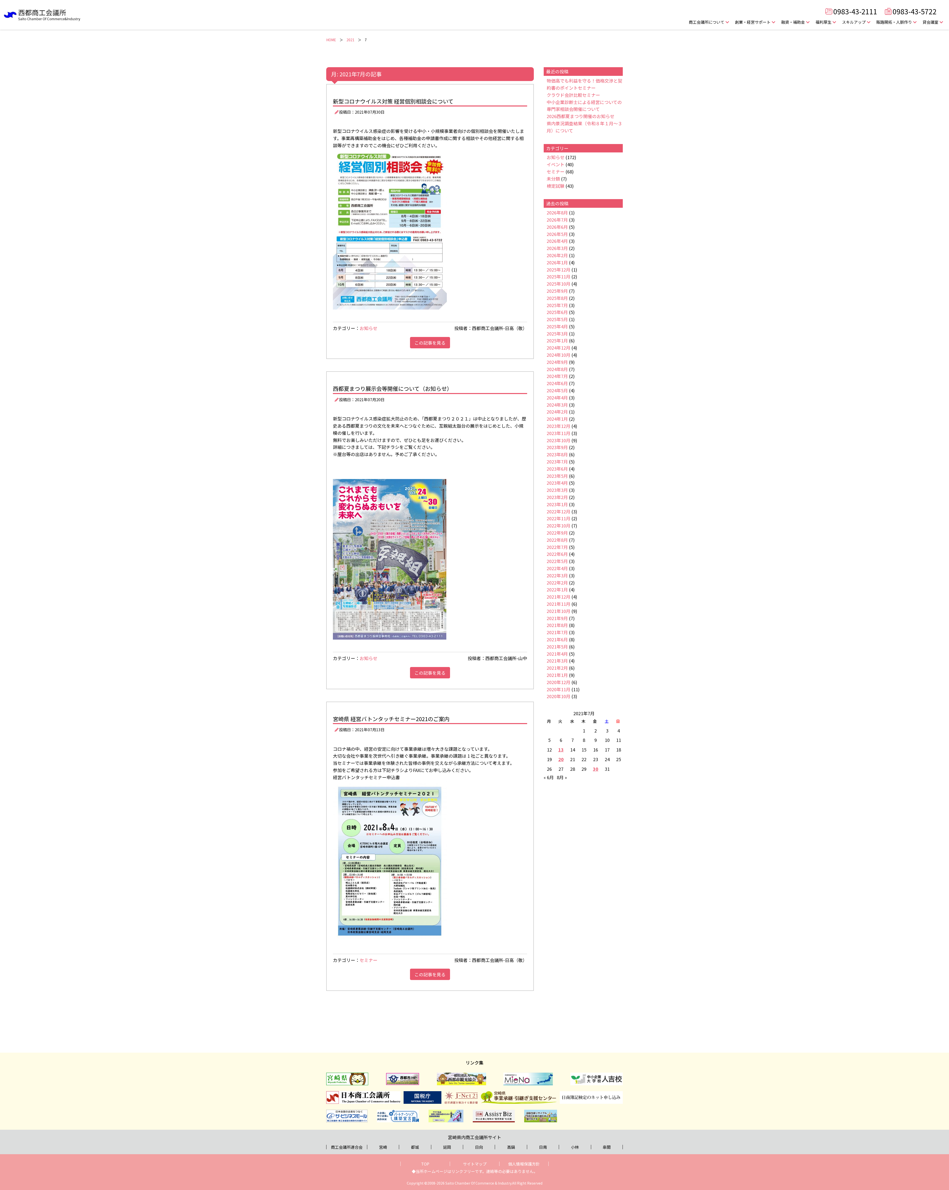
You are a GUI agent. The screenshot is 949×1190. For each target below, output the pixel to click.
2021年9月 (557, 618)
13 (561, 749)
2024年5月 (557, 390)
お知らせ (368, 328)
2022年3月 (557, 575)
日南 (543, 1147)
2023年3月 (557, 490)
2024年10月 (558, 355)
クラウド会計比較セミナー (573, 95)
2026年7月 (557, 219)
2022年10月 (558, 525)
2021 (350, 39)
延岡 (447, 1147)
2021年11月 (558, 604)
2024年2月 (557, 411)
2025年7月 (557, 305)
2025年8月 (557, 298)
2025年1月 (557, 340)
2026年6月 (557, 227)
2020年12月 (558, 682)
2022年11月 (558, 518)
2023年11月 (558, 433)
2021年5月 (557, 646)
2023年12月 (558, 426)
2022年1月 (557, 589)
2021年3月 (557, 660)
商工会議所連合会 (347, 1147)
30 (595, 769)
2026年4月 (557, 241)
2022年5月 (557, 561)
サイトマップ (475, 1164)
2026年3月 (557, 248)
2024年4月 (557, 397)
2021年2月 (557, 668)
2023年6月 (557, 468)
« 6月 (549, 777)
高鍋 (511, 1147)
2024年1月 (557, 419)
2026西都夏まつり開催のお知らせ (580, 116)
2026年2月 (557, 255)
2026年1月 (557, 262)
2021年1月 (557, 675)
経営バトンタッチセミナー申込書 (366, 777)
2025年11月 (558, 276)
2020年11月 (558, 689)
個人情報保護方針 (524, 1164)
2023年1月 (557, 504)
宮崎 (383, 1147)
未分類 (553, 178)
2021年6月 (557, 639)
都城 (415, 1147)
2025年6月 (557, 312)
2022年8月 (557, 540)
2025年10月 (558, 283)
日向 (479, 1147)
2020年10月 (558, 696)
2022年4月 (557, 568)
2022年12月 (558, 511)
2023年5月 (557, 476)
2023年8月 (557, 454)
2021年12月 (558, 596)
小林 (575, 1147)
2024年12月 (558, 347)
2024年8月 (557, 369)
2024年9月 (557, 362)
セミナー (368, 960)
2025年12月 (558, 269)
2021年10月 (558, 611)
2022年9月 (557, 532)
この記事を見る (430, 342)
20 (561, 759)
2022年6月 (557, 554)
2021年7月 (557, 632)
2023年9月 (557, 447)
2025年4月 (557, 326)
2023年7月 (557, 461)
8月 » (562, 777)
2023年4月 (557, 483)
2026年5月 (557, 234)
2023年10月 (558, 440)
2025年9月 (557, 291)
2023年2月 (557, 497)
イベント (555, 164)
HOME (331, 39)
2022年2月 (557, 582)
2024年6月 (557, 383)
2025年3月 (557, 333)
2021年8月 (557, 625)
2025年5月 (557, 319)
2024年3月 (557, 404)
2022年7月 (557, 547)
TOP (425, 1164)
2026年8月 (557, 212)
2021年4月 (557, 653)
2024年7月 (557, 376)
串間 (607, 1147)
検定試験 (555, 186)
